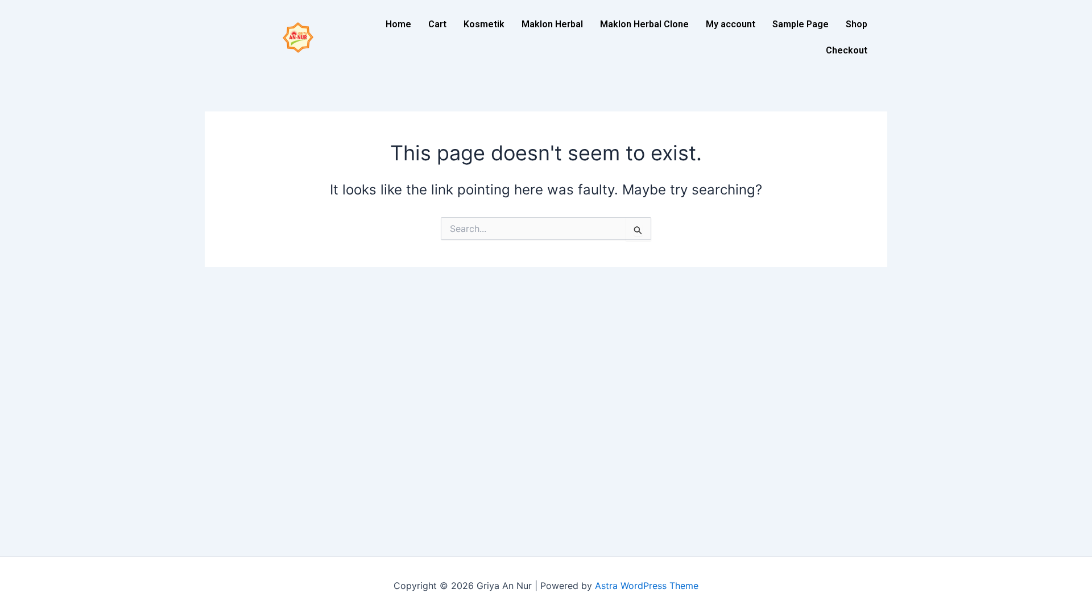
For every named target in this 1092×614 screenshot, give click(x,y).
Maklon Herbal (552, 24)
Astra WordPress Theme (646, 585)
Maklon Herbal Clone (644, 24)
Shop (856, 24)
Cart (437, 24)
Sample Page (800, 24)
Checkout (846, 50)
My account (730, 24)
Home (398, 24)
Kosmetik (484, 24)
